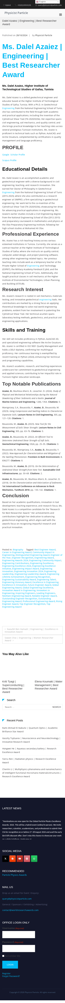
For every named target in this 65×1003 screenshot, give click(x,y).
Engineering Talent (46, 579)
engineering (45, 299)
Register (6, 973)
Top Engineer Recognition (33, 603)
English (42, 2)
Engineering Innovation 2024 (28, 571)
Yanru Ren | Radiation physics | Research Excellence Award (29, 760)
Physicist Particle (16, 13)
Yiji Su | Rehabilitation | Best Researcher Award (49, 685)
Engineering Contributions (15, 563)
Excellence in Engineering (45, 582)
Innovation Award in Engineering (19, 590)
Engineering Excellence (42, 563)
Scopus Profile (9, 160)
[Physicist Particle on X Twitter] (5, 858)
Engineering (8, 108)
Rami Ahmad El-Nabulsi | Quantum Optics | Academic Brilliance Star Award (30, 729)
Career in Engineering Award (17, 552)
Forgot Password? (11, 976)
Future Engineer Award (39, 584)
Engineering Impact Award (25, 568)
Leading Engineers (45, 593)
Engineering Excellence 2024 (16, 565)
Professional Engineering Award (39, 601)
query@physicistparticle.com (17, 898)
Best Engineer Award (45, 549)
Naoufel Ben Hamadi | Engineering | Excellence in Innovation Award (31, 630)
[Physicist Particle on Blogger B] (12, 858)
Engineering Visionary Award (16, 582)
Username (13, 928)
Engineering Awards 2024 (15, 560)
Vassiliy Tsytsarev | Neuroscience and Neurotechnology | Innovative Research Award (31, 740)
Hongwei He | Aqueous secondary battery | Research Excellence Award (29, 750)
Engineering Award (44, 557)
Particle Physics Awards (14, 874)
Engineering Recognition (37, 576)
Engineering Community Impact (45, 560)
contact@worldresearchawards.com (20, 910)
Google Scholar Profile (13, 154)
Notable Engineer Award (44, 595)
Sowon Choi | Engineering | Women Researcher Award (29, 639)
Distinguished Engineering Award (33, 555)
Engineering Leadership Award (30, 574)
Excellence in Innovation (14, 584)
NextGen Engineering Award (16, 595)
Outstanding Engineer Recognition (19, 598)
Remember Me (12, 955)
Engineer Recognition (22, 557)
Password (12, 942)
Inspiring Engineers (25, 593)
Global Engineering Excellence (38, 587)
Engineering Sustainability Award (19, 579)
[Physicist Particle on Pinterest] (27, 858)
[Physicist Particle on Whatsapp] (34, 858)
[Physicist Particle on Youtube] (20, 858)
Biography (18, 549)
